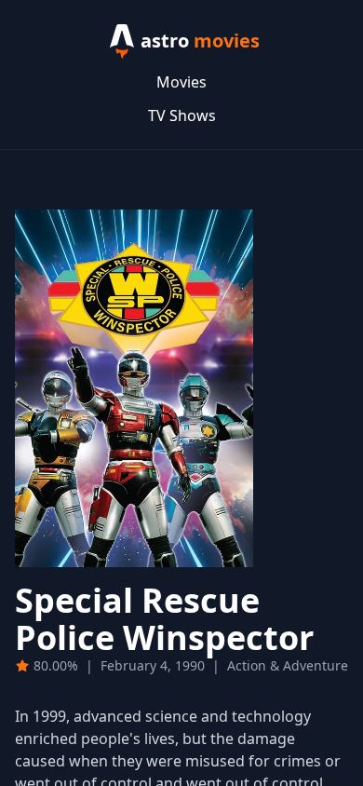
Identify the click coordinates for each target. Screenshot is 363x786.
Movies (181, 82)
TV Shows (182, 115)
